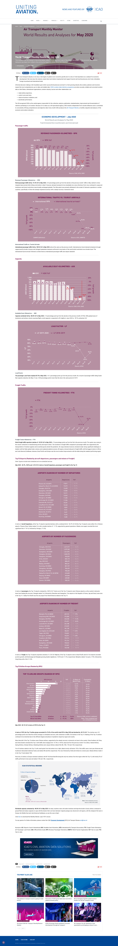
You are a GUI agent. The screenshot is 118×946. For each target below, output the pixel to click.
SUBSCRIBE (84, 20)
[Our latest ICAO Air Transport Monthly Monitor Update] (30, 912)
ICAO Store (24, 939)
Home (32, 20)
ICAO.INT (32, 939)
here (19, 816)
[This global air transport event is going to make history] (30, 887)
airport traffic (21, 863)
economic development (30, 863)
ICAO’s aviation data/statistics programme (62, 87)
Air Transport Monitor (73, 108)
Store (68, 20)
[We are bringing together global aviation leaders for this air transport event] (87, 887)
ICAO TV (62, 20)
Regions (45, 20)
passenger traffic (47, 863)
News (37, 20)
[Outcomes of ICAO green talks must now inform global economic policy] (58, 887)
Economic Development (21, 53)
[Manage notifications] (3, 942)
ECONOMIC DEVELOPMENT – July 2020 (59, 117)
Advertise (76, 20)
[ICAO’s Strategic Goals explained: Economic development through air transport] (58, 912)
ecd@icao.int (83, 820)
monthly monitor (39, 863)
